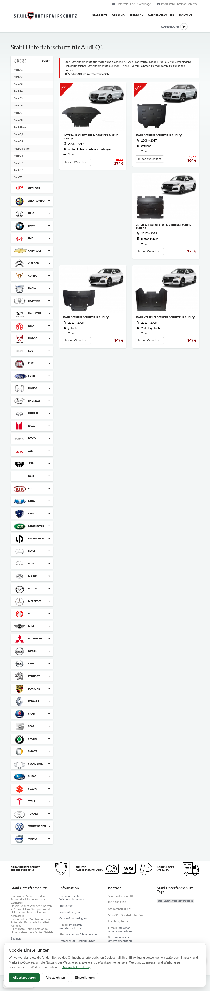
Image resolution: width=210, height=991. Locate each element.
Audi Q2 (18, 134)
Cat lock (34, 188)
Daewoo (34, 301)
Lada (31, 501)
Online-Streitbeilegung (73, 918)
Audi (45, 61)
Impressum (66, 905)
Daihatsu (34, 313)
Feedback (136, 15)
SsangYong (36, 764)
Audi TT (18, 177)
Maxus (32, 576)
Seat (31, 726)
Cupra (32, 276)
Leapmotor (36, 538)
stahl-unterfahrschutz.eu (81, 934)
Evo (30, 351)
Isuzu (31, 426)
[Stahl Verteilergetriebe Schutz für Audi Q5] (166, 289)
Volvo (32, 839)
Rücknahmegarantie (71, 912)
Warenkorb (163, 26)
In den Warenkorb (76, 162)
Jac (30, 451)
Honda (33, 388)
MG (30, 613)
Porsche (34, 688)
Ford (31, 376)
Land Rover (36, 526)
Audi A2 (18, 77)
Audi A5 (18, 98)
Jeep (31, 463)
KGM (31, 476)
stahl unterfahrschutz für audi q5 (175, 901)
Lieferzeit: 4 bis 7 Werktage (133, 4)
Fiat (30, 363)
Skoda (32, 739)
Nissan (32, 651)
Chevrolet (35, 251)
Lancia (32, 513)
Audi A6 (18, 105)
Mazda (33, 588)
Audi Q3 (18, 141)
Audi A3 (18, 84)
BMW (31, 226)
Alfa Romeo (36, 201)
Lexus (32, 551)
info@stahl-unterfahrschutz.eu (180, 4)
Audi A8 (18, 120)
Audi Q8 (18, 170)
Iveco (32, 438)
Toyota (33, 814)
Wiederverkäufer (161, 15)
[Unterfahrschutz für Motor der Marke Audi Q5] (92, 106)
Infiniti (33, 413)
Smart (32, 751)
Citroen (33, 263)
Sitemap (16, 938)
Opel (31, 663)
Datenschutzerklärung (76, 967)
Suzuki (32, 789)
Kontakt (185, 15)
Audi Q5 (18, 156)
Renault (33, 701)
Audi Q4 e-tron (22, 148)
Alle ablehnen (55, 977)
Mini (31, 626)
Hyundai (34, 401)
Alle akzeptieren (24, 977)
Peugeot (34, 676)
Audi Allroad (20, 127)
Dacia (32, 288)
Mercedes (34, 601)
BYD (30, 238)
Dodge (32, 338)
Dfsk (31, 326)
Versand (118, 15)
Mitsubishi (35, 638)
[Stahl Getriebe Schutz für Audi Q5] (166, 106)
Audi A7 (18, 113)
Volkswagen (37, 826)
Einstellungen (85, 977)
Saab (31, 713)
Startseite (99, 15)
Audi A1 (18, 70)
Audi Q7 (18, 163)
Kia (30, 488)
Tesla (31, 801)
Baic (31, 213)
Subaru (33, 776)
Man (31, 563)
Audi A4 (18, 91)
